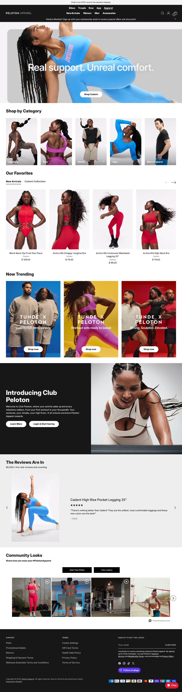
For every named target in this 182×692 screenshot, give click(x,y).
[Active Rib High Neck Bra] (156, 219)
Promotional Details (16, 648)
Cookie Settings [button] (70, 643)
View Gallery (106, 570)
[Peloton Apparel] (19, 13)
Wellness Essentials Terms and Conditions (27, 662)
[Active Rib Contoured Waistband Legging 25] (113, 219)
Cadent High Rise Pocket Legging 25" (98, 500)
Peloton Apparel (27, 679)
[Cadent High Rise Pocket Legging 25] (35, 508)
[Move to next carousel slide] (173, 182)
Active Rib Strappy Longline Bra (69, 253)
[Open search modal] (162, 13)
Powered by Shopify (14, 682)
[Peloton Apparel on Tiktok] (129, 664)
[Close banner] (175, 19)
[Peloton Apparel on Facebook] (120, 664)
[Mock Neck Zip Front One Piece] (26, 219)
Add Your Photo (77, 570)
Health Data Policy (71, 652)
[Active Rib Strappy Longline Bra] (69, 219)
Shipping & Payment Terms (19, 657)
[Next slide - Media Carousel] (173, 598)
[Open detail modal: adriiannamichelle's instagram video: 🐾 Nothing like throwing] (110, 597)
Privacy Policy (69, 657)
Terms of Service (71, 662)
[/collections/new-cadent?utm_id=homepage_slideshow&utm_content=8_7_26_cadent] (91, 62)
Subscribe (170, 645)
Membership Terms (136, 656)
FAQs (8, 643)
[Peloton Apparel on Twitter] (133, 664)
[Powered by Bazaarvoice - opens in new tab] (159, 621)
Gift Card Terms (70, 648)
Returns (10, 652)
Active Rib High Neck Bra (156, 253)
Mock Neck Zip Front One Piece (25, 253)
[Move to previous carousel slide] (167, 182)
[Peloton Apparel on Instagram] (124, 664)
